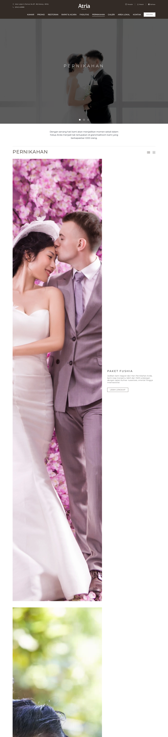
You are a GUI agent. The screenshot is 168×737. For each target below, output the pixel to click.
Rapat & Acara (69, 14)
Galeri (111, 14)
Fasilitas (84, 14)
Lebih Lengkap (117, 390)
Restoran (53, 14)
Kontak (137, 14)
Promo (41, 14)
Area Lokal (124, 14)
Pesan (149, 14)
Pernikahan (98, 14)
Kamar (30, 14)
